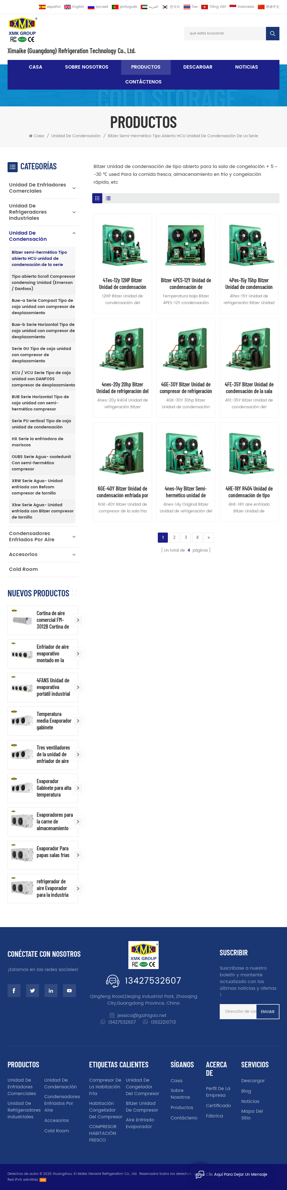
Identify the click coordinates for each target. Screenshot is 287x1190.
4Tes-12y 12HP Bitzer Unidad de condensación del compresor (122, 283)
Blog (246, 1091)
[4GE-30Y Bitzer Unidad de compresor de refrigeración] (186, 347)
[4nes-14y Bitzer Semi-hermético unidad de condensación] (186, 451)
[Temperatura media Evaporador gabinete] (22, 721)
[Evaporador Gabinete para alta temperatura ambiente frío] (22, 788)
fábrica (214, 1116)
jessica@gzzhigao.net (141, 1015)
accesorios (23, 554)
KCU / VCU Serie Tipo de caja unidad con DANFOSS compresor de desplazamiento (43, 379)
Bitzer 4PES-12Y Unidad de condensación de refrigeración (186, 283)
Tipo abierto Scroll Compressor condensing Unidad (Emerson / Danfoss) (43, 282)
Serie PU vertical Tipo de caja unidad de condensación (41, 424)
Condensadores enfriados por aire (31, 536)
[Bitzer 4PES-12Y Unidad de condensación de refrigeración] (186, 243)
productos (182, 1107)
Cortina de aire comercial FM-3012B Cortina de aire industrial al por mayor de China (53, 620)
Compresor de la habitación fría (105, 1087)
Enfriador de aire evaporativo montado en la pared (53, 653)
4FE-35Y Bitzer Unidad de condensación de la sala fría (249, 387)
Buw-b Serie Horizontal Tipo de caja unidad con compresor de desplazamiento (43, 330)
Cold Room (23, 569)
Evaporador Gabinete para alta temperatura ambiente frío (54, 788)
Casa (35, 67)
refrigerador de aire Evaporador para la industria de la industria (52, 888)
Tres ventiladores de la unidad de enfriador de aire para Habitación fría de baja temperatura (53, 754)
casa (176, 1080)
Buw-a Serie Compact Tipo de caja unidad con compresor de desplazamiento (43, 306)
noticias (246, 67)
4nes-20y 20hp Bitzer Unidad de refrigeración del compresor (122, 387)
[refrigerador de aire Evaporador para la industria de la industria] (22, 888)
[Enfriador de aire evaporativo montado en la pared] (22, 654)
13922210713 (163, 1022)
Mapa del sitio (252, 1114)
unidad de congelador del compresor (142, 1087)
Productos (146, 67)
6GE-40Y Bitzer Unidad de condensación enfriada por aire (122, 491)
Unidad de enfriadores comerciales (37, 188)
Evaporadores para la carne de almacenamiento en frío (55, 821)
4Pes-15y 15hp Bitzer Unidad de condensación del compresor (249, 283)
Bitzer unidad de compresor (142, 1107)
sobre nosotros (86, 67)
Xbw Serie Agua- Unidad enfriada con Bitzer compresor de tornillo (43, 511)
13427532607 (153, 981)
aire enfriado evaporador (140, 1123)
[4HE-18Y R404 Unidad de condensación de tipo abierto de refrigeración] (249, 451)
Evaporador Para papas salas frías (53, 851)
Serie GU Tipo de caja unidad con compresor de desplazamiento (41, 355)
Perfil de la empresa (218, 1092)
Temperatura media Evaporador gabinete (54, 720)
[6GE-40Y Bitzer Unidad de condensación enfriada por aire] (122, 451)
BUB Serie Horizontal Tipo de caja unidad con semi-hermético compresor (40, 403)
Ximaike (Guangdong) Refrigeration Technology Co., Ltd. (72, 50)
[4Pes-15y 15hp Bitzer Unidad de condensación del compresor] (249, 243)
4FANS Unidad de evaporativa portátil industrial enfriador (53, 687)
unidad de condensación (76, 136)
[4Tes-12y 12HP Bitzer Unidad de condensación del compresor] (122, 243)
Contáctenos (143, 82)
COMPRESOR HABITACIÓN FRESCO (103, 1133)
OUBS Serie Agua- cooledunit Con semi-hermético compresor (41, 463)
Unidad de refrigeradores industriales (28, 212)
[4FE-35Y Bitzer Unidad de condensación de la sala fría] (249, 347)
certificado (218, 1105)
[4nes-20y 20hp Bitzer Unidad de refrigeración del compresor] (122, 347)
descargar (197, 67)
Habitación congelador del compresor (105, 1110)
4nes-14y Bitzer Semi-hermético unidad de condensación (186, 491)
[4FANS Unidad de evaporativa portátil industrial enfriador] (22, 687)
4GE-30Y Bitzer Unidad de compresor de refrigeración (186, 387)
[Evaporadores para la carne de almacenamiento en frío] (22, 822)
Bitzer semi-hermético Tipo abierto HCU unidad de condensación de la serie (183, 136)
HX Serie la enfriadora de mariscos (37, 442)
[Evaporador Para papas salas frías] (22, 855)
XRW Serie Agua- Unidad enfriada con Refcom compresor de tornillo (37, 487)
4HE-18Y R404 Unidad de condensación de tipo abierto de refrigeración (249, 491)
